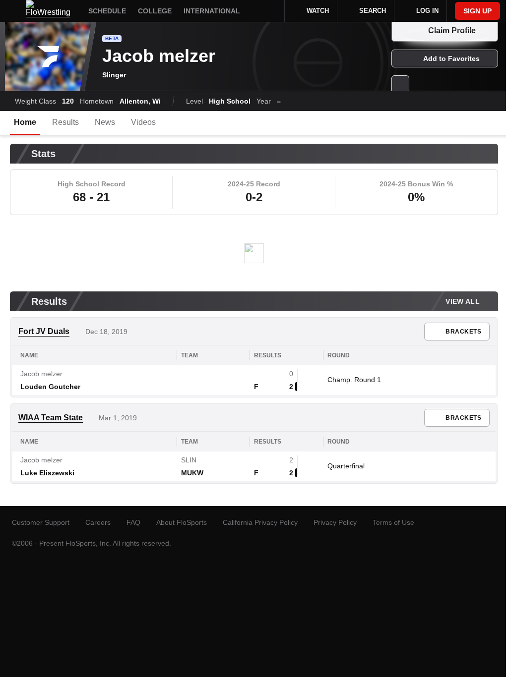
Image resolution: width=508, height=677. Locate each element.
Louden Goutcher (50, 387)
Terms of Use (393, 522)
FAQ (133, 522)
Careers (98, 522)
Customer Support (40, 522)
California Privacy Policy (260, 522)
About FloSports (181, 522)
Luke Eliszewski (47, 473)
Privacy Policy (335, 522)
